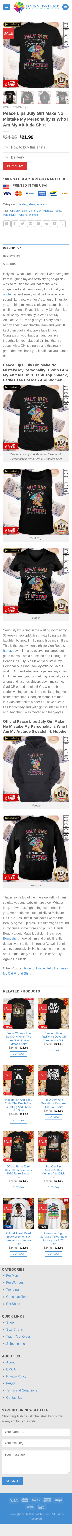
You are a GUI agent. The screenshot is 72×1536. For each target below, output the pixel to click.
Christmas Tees (17, 1297)
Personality (9, 214)
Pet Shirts (13, 1304)
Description (12, 247)
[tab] (36, 248)
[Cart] (65, 7)
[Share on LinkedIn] (54, 223)
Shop (10, 1322)
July (18, 210)
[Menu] (6, 7)
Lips (24, 210)
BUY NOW (15, 166)
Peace (57, 210)
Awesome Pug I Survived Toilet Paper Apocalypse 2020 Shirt (53, 1238)
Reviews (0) (11, 255)
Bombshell (10, 938)
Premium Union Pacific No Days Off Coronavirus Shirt (53, 1037)
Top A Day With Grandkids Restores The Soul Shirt (53, 1103)
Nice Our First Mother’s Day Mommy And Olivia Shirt (53, 1172)
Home (7, 107)
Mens (32, 204)
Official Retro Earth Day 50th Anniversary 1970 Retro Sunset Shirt (18, 1172)
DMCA (11, 1369)
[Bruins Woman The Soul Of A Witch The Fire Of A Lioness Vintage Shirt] (18, 1013)
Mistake (47, 210)
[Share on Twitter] (22, 223)
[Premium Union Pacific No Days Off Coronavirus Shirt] (53, 1013)
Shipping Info (15, 1343)
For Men (12, 1275)
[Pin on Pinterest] (38, 223)
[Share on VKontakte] (46, 223)
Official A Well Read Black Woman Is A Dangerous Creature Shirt (19, 1238)
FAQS (10, 1383)
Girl (12, 210)
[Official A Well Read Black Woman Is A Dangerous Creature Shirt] (18, 1213)
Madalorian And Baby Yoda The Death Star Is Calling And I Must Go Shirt (18, 1105)
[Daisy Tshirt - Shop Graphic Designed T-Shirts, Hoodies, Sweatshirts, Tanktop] (36, 7)
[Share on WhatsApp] (7, 223)
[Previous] (9, 55)
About (10, 1362)
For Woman (14, 1282)
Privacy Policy (16, 1376)
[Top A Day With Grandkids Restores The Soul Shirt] (53, 1080)
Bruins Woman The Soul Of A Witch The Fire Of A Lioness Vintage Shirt (18, 1038)
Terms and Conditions (21, 1390)
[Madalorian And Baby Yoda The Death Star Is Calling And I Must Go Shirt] (18, 1080)
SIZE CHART (11, 264)
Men (38, 210)
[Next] (62, 55)
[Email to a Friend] (30, 223)
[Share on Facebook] (14, 223)
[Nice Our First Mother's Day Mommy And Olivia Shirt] (53, 1146)
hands (7, 650)
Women (33, 214)
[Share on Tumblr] (62, 223)
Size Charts (14, 1329)
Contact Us (14, 1397)
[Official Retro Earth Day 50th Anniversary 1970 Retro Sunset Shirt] (18, 1146)
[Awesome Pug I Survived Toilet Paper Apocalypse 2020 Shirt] (53, 1213)
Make (31, 210)
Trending (22, 204)
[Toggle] (7, 147)
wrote (7, 294)
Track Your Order (18, 1336)
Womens (21, 107)
